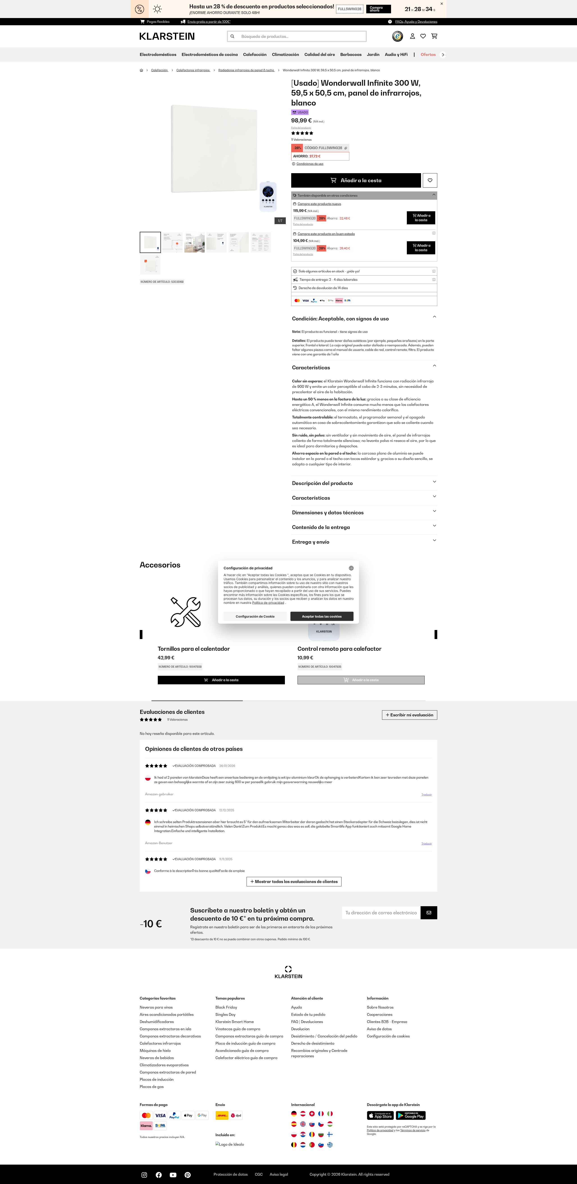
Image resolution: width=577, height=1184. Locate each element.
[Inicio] (145, 70)
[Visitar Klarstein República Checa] (321, 1124)
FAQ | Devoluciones (307, 1021)
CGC (259, 1174)
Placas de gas (152, 1086)
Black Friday (226, 1007)
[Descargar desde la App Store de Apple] (380, 1115)
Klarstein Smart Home (234, 1021)
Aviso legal (279, 1174)
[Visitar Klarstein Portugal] (312, 1144)
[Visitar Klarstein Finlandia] (330, 1134)
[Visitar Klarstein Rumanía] (312, 1134)
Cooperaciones (379, 1014)
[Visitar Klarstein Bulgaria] (321, 1134)
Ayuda (296, 1007)
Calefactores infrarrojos (193, 70)
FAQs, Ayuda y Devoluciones (416, 21)
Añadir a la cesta (361, 180)
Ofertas (428, 54)
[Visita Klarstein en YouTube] (173, 1175)
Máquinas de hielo (155, 1050)
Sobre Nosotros (380, 1007)
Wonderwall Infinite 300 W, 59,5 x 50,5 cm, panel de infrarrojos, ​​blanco (331, 70)
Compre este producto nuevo (319, 204)
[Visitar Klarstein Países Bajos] (303, 1144)
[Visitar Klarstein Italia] (330, 1113)
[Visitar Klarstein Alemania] (294, 1113)
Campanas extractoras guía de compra (249, 1036)
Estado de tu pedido (308, 1014)
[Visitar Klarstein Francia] (321, 1113)
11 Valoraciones (301, 139)
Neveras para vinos (156, 1007)
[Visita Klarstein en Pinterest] (187, 1175)
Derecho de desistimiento (312, 1043)
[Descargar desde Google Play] (411, 1115)
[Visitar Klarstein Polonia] (294, 1134)
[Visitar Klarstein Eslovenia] (321, 1144)
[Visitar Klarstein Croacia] (303, 1134)
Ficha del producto (301, 127)
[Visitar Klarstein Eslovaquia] (312, 1124)
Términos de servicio (413, 1130)
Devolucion (300, 1029)
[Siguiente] (443, 54)
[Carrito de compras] (434, 36)
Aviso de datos (379, 1029)
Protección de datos (231, 1174)
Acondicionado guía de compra (242, 1050)
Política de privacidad (380, 1130)
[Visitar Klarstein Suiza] (312, 1113)
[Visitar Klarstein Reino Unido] (303, 1124)
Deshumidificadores (157, 1021)
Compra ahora (376, 9)
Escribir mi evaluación (411, 715)
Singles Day (225, 1014)
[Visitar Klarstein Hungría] (330, 1124)
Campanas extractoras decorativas (170, 1036)
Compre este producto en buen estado (326, 234)
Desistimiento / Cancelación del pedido (324, 1036)
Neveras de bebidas (157, 1057)
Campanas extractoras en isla (165, 1029)
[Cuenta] (412, 36)
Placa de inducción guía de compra (245, 1043)
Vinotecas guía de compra (237, 1029)
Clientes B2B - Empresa (387, 1021)
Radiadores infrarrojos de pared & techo (246, 70)
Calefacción (159, 70)
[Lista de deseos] (423, 36)
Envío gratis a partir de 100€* (209, 21)
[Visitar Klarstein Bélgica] (294, 1144)
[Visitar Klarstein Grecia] (330, 1145)
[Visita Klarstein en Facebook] (158, 1175)
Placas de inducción (157, 1079)
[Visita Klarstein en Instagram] (144, 1175)
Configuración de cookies (388, 1036)
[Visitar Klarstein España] (294, 1124)
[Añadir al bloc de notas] (430, 180)
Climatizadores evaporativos (164, 1065)
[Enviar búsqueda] (232, 36)
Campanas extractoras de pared (168, 1072)
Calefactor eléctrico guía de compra (246, 1057)
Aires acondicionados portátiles (167, 1014)
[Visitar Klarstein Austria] (303, 1113)
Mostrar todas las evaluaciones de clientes (296, 881)
